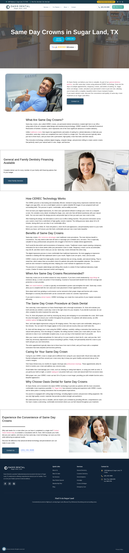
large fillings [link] (93, 277)
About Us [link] (55, 470)
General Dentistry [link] (82, 470)
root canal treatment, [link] (36, 285)
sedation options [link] (31, 320)
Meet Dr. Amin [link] (56, 473)
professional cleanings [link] (74, 364)
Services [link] (46, 7)
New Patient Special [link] (58, 480)
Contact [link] (73, 7)
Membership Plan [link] (57, 483)
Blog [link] (54, 487)
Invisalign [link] (79, 480)
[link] (4, 549)
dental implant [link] (46, 297)
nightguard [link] (55, 372)
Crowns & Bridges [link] (82, 483)
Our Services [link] (56, 477)
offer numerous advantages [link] (47, 237)
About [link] (65, 7)
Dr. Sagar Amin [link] (57, 388)
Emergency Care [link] (81, 487)
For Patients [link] (56, 7)
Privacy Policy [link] (119, 549)
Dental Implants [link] (81, 477)
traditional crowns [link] (36, 132)
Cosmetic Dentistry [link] (82, 473)
